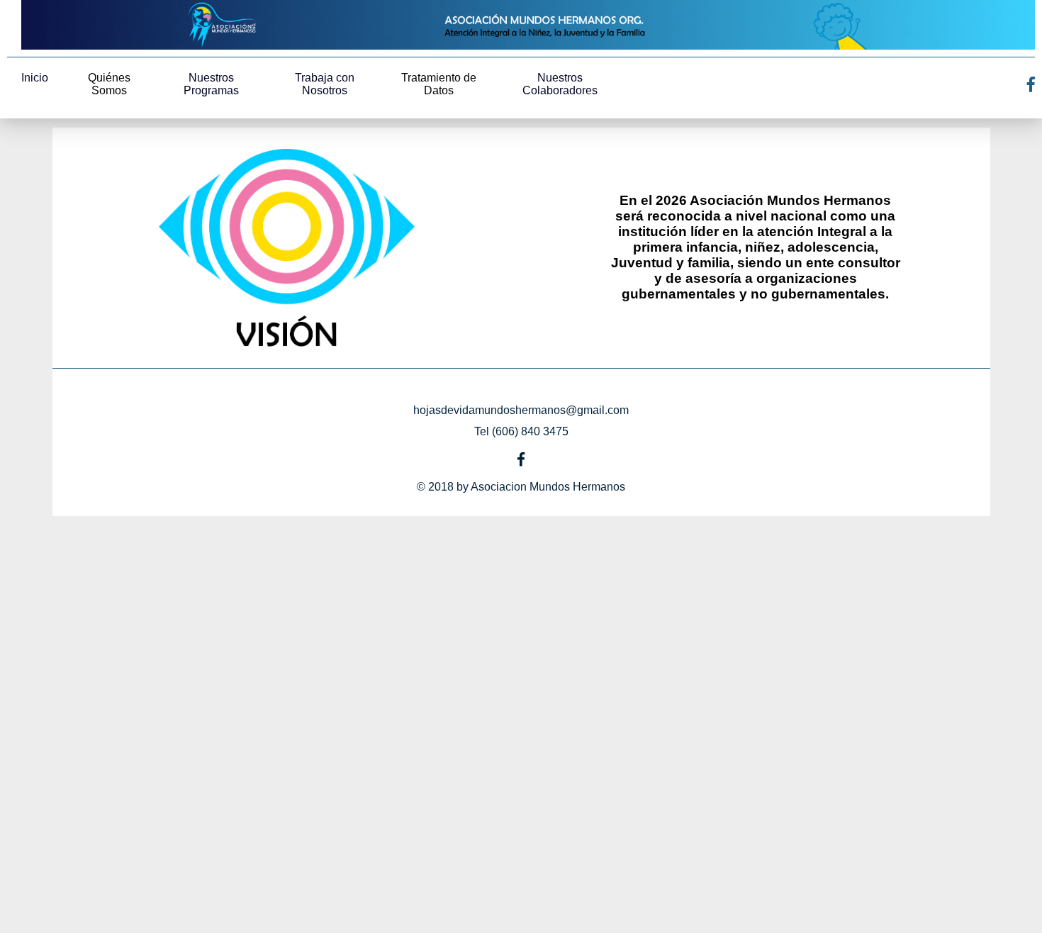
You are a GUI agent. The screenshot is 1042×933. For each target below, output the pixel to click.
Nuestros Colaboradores (560, 84)
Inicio (34, 78)
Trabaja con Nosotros (324, 84)
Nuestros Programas (211, 84)
